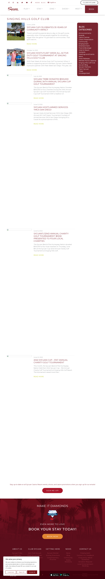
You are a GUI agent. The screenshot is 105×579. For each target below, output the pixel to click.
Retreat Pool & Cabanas (87, 61)
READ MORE (32, 44)
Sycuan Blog (83, 65)
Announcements (85, 33)
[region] (21, 566)
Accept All (32, 572)
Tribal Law (17, 555)
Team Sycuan (84, 69)
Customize (11, 572)
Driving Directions (53, 555)
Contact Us (85, 549)
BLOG (43, 2)
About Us (17, 549)
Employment (83, 44)
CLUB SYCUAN (89, 3)
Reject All (21, 572)
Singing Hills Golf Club (87, 63)
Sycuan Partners (85, 67)
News (81, 56)
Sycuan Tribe (17, 553)
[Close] (38, 558)
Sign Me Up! (52, 491)
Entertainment (84, 46)
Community (83, 42)
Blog (68, 555)
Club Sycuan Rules (34, 555)
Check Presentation (86, 39)
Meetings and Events (86, 54)
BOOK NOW (52, 536)
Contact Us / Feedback (85, 555)
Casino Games (84, 37)
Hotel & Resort (84, 50)
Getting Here (53, 549)
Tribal (81, 71)
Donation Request (85, 562)
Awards (81, 35)
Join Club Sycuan (34, 553)
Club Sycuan (34, 549)
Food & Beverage (85, 48)
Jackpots (82, 52)
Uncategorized (84, 73)
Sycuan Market (53, 553)
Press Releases (84, 59)
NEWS (37, 2)
